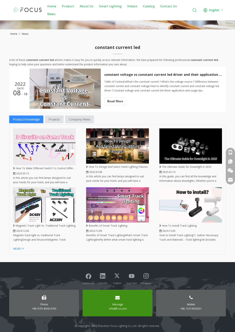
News (51, 14)
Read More (115, 101)
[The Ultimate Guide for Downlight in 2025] (190, 146)
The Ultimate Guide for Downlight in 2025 (186, 166)
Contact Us (168, 6)
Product (68, 6)
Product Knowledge (26, 119)
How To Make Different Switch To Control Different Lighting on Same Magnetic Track (45, 168)
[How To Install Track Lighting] (190, 205)
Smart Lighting (110, 6)
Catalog (149, 6)
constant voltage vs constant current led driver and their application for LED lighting (163, 74)
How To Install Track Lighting (179, 225)
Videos (132, 6)
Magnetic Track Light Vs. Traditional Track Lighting (45, 225)
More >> (18, 248)
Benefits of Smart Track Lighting (107, 225)
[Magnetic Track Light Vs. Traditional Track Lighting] (44, 205)
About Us (87, 6)
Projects (54, 119)
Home (51, 6)
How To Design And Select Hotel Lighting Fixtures (118, 166)
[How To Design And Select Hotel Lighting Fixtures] (117, 146)
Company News (79, 119)
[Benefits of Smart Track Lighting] (117, 205)
